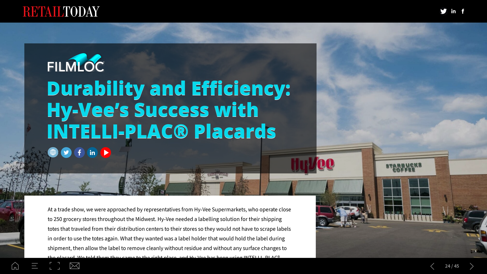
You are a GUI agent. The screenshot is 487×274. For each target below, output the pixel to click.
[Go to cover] (15, 266)
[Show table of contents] (35, 266)
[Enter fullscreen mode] (55, 266)
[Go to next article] (472, 266)
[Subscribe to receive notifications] (74, 266)
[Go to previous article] (432, 266)
